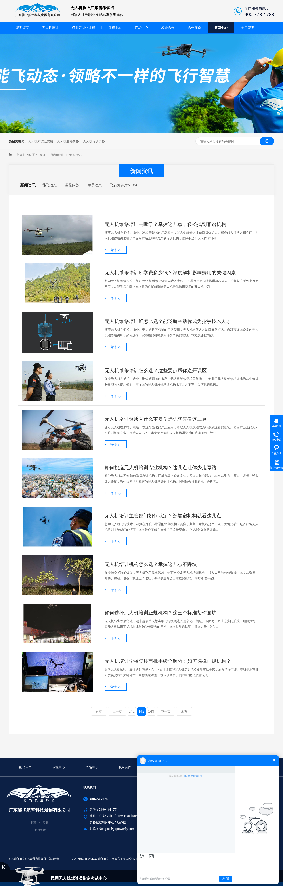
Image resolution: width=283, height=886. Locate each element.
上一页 (117, 711)
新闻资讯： (30, 185)
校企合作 (168, 27)
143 (151, 711)
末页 (184, 711)
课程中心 (115, 27)
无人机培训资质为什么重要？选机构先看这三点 (156, 418)
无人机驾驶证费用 (40, 141)
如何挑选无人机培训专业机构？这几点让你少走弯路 (160, 467)
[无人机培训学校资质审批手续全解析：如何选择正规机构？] (57, 672)
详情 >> (115, 250)
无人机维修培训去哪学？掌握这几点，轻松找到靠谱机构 (165, 223)
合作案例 (194, 27)
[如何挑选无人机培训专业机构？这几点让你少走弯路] (57, 478)
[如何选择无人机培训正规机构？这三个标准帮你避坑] (57, 623)
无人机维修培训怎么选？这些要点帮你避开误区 (156, 370)
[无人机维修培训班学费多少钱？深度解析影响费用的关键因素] (57, 283)
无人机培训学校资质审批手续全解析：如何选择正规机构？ (168, 660)
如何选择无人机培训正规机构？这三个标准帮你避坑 (160, 612)
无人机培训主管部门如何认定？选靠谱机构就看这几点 (163, 515)
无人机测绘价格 (68, 141)
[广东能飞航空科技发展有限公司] (37, 16)
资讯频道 (57, 154)
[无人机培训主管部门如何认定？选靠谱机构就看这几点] (57, 526)
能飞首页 (22, 27)
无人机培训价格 (94, 141)
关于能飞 (247, 27)
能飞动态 (49, 184)
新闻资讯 (75, 154)
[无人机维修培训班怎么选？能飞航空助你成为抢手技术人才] (57, 332)
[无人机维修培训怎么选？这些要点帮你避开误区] (57, 381)
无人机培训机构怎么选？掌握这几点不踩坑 (151, 563)
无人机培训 (50, 27)
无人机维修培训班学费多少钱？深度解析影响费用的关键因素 (170, 272)
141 (132, 711)
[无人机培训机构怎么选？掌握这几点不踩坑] (57, 575)
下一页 (165, 711)
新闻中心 (221, 27)
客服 (45, 822)
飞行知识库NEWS (124, 184)
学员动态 (95, 184)
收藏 (33, 822)
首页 (42, 154)
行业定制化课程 (83, 27)
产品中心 (141, 27)
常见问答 (72, 184)
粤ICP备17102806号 (135, 858)
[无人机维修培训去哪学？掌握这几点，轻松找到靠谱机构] (57, 235)
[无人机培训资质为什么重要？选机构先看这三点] (57, 430)
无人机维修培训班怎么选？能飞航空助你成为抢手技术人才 (168, 320)
